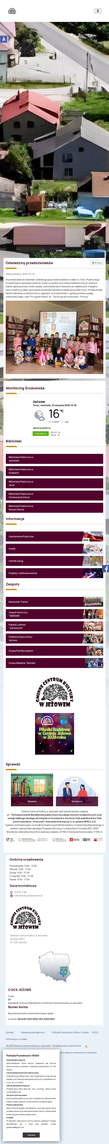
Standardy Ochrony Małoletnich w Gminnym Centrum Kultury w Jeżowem (45, 1003)
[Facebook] (104, 569)
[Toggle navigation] (98, 11)
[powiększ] (54, 839)
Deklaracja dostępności (33, 1032)
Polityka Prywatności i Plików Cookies (70, 1032)
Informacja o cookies (16, 1039)
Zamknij (31, 1134)
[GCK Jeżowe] (12, 10)
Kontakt (10, 1032)
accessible (4, 39)
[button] (54, 459)
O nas (11, 996)
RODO (95, 1032)
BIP (9, 999)
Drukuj (98, 262)
